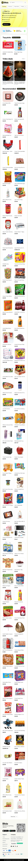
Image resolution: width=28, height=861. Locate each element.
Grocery (10, 6)
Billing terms (5, 846)
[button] (8, 47)
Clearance (23, 6)
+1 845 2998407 (19, 838)
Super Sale (16, 6)
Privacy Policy (5, 844)
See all (23, 58)
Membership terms (6, 838)
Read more (5, 24)
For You (4, 6)
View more (13, 816)
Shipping (4, 840)
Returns (4, 842)
